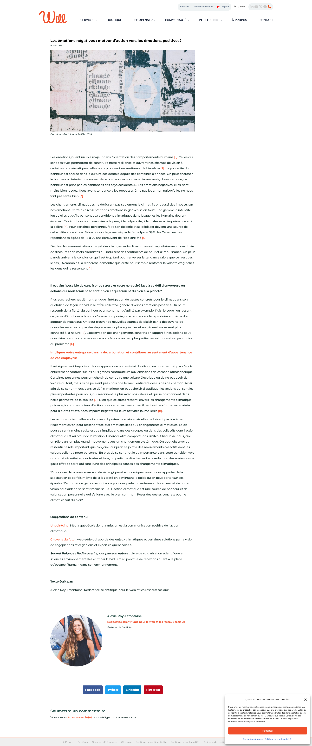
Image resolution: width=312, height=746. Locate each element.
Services (87, 20)
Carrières (83, 742)
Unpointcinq (59, 525)
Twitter (113, 690)
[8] (160, 411)
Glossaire (184, 6)
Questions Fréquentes (104, 742)
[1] (175, 157)
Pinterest (153, 690)
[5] (144, 238)
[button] (305, 699)
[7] (96, 400)
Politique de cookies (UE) (185, 742)
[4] (65, 227)
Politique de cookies (214, 742)
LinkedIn (132, 690)
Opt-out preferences (253, 739)
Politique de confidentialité (278, 739)
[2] (162, 168)
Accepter (267, 730)
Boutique (114, 20)
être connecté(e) (80, 717)
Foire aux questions (203, 6)
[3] (81, 196)
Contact (266, 20)
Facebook (92, 690)
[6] (72, 344)
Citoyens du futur (63, 539)
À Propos (68, 742)
